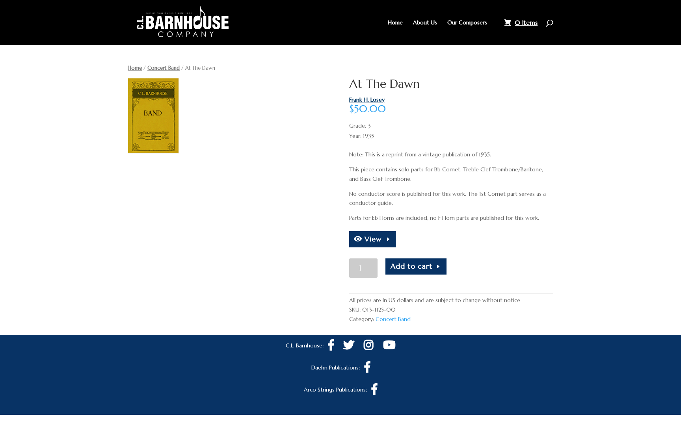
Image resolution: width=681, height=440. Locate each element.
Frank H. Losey (367, 99)
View (372, 238)
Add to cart (411, 266)
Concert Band (163, 68)
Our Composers (467, 23)
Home (395, 23)
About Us (425, 23)
